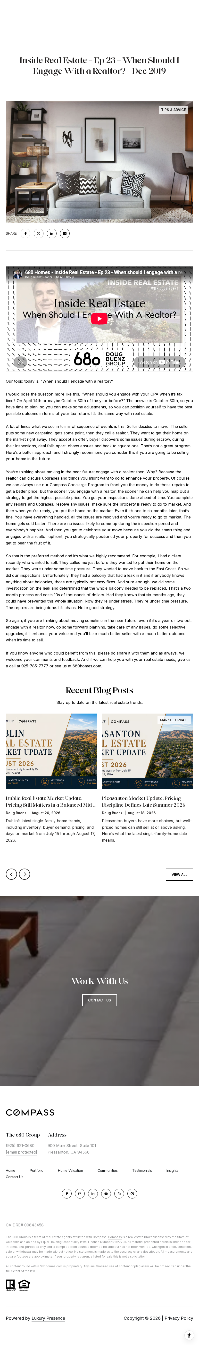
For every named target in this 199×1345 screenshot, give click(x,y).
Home (10, 1170)
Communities (108, 1170)
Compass (115, 1237)
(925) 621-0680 (20, 1145)
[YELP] (119, 1193)
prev (11, 874)
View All (179, 874)
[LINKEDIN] (93, 1193)
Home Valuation (70, 1170)
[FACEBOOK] (67, 1193)
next (24, 874)
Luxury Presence (48, 1318)
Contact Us (14, 1177)
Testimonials (142, 1170)
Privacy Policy (179, 1318)
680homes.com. (87, 666)
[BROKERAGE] (132, 1193)
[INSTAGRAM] (80, 1193)
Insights (172, 1170)
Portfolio (36, 1170)
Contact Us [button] (99, 1000)
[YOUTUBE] (106, 1193)
